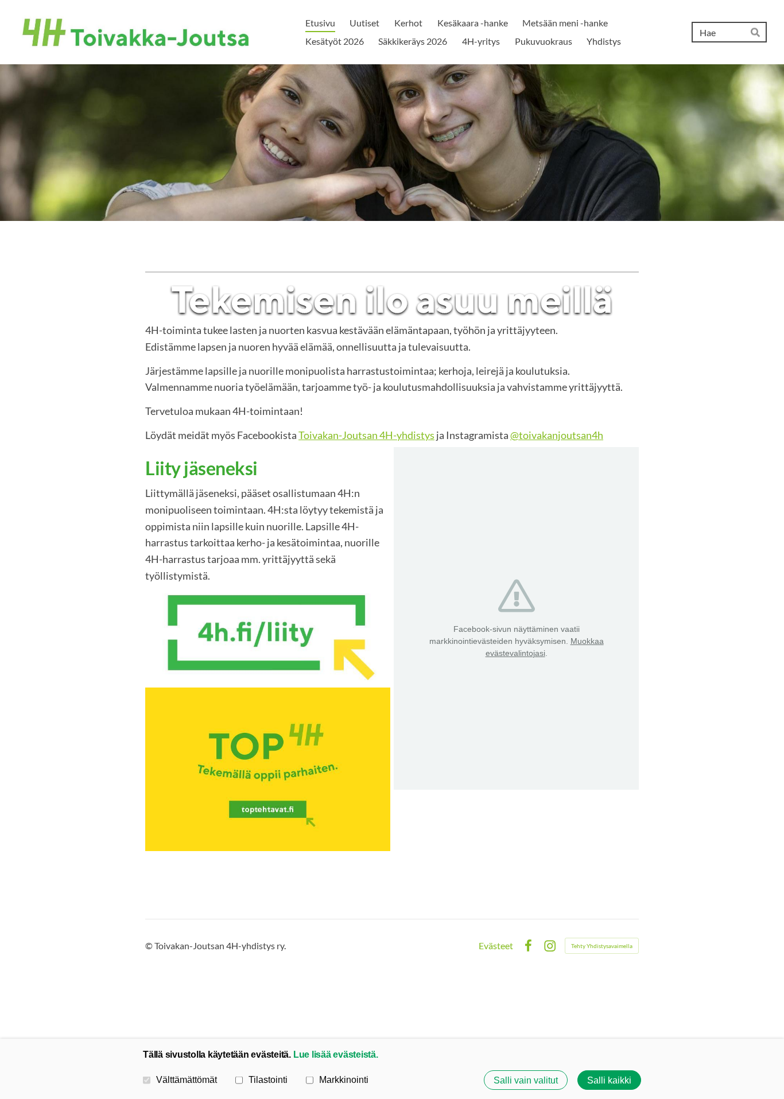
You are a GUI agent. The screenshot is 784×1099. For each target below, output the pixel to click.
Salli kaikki (609, 1080)
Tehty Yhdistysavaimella (601, 945)
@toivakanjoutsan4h (556, 435)
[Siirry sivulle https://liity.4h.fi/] (267, 636)
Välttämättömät (186, 1079)
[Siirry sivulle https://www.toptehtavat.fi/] (267, 769)
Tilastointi (268, 1079)
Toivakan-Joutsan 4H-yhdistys (366, 435)
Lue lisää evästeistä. (335, 1054)
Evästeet (496, 945)
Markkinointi (343, 1079)
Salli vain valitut (526, 1080)
